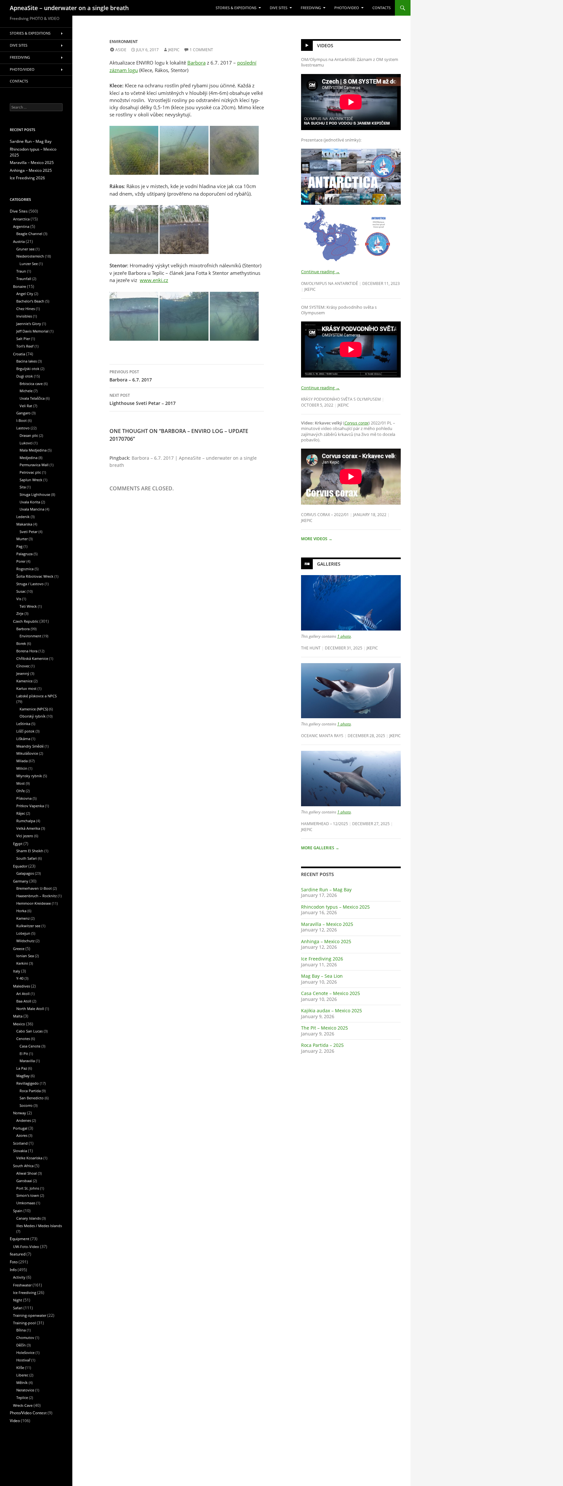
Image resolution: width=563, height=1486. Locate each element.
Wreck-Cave (23, 1405)
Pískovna (24, 798)
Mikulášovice (27, 753)
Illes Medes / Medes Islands (39, 1225)
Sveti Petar (28, 531)
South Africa (23, 1165)
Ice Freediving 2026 (322, 959)
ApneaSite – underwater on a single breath (69, 8)
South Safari (26, 858)
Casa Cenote (30, 1046)
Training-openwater (29, 1315)
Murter (22, 538)
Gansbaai (24, 1180)
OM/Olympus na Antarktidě (329, 283)
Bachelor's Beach (30, 301)
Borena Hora (26, 650)
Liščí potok (25, 731)
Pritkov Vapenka (30, 805)
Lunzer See (29, 263)
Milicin (21, 768)
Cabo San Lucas (29, 1031)
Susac (21, 591)
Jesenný (22, 673)
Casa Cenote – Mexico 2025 (330, 993)
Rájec (20, 813)
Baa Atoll (23, 1001)
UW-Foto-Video (26, 1246)
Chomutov (25, 1337)
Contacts (381, 8)
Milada (22, 760)
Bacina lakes (26, 361)
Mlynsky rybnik (29, 775)
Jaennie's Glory (28, 323)
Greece (18, 948)
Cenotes (23, 1038)
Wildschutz (25, 940)
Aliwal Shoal (26, 1173)
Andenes (23, 1120)
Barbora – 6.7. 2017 (130, 376)
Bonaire (19, 286)
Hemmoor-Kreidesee (33, 903)
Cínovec (23, 665)
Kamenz (23, 918)
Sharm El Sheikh (29, 850)
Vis (18, 598)
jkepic (174, 49)
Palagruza (24, 553)
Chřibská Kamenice (32, 658)
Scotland (20, 1143)
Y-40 (19, 978)
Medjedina (28, 457)
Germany (20, 881)
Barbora (196, 62)
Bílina (21, 1330)
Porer (20, 561)
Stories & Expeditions (236, 8)
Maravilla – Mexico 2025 (327, 924)
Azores (21, 1135)
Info (13, 1269)
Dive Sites (278, 8)
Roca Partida (30, 1090)
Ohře (20, 790)
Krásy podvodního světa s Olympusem (341, 399)
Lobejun (23, 933)
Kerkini (22, 963)
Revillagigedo (27, 1083)
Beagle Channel (29, 233)
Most (20, 783)
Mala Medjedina (33, 450)
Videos (325, 45)
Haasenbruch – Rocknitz (36, 895)
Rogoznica (25, 568)
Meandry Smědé (30, 746)
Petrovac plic (30, 472)
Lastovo (23, 427)
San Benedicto (32, 1097)
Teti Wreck (28, 606)
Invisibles (24, 316)
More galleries (320, 848)
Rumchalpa (25, 820)
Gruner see (25, 248)
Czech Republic (25, 621)
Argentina (21, 226)
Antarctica (21, 218)
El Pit (24, 1053)
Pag (19, 546)
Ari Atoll (23, 993)
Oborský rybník (33, 716)
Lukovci (26, 442)
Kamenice (24, 680)
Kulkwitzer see (28, 925)
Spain (17, 1210)
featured (17, 1254)
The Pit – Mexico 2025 (324, 1028)
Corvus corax (356, 423)
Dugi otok (24, 376)
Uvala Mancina (32, 509)
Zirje (19, 613)
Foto (14, 1261)
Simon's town (27, 1195)
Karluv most (26, 688)
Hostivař (23, 1360)
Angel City (24, 293)
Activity (19, 1277)
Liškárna (23, 738)
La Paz (21, 1068)
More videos (316, 539)
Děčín (21, 1345)
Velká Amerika (28, 828)
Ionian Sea (25, 955)
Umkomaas (25, 1202)
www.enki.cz (154, 280)
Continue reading (320, 272)
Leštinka (23, 723)
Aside (120, 49)
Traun (21, 271)
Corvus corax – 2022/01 (325, 514)
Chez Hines (25, 308)
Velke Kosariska (29, 1157)
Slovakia (20, 1150)
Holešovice (25, 1352)
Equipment (19, 1238)
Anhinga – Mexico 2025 (326, 941)
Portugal (20, 1128)
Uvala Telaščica (32, 398)
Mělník (22, 1382)
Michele (26, 390)
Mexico (19, 1023)
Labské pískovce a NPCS (36, 695)
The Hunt (311, 647)
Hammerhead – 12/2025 (324, 823)
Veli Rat (26, 405)
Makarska (24, 524)
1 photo (344, 636)
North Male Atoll (30, 1008)
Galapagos (25, 873)
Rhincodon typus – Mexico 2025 (335, 907)
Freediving (311, 8)
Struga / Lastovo (30, 583)
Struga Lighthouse (35, 494)
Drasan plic (29, 435)
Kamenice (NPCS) (34, 708)
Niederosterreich (30, 256)
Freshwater (22, 1285)
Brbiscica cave (31, 383)
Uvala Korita (30, 501)
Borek (21, 643)
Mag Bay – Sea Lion (322, 976)
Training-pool (24, 1322)
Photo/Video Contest (28, 1412)
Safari (17, 1307)
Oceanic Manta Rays (322, 735)
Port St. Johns (27, 1188)
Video (15, 1420)
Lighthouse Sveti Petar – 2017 (142, 399)
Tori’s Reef (25, 346)
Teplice (22, 1397)
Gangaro (23, 412)
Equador (20, 866)
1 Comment (201, 49)
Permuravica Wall (34, 464)
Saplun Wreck (31, 479)
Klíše (20, 1367)
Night (17, 1300)
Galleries (328, 564)
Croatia (19, 353)
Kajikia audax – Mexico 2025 (331, 1010)
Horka (21, 910)
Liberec (22, 1375)
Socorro (26, 1105)
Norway (19, 1112)
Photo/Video (346, 8)
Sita (23, 486)
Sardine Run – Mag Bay (326, 889)
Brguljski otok (27, 368)
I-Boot (21, 420)
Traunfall (23, 278)
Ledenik (23, 516)
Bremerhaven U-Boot (34, 888)
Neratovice (25, 1390)
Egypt (17, 843)
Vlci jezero (24, 835)
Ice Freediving (24, 1292)
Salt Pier (23, 338)
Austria (19, 241)
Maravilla (27, 1060)
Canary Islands (28, 1218)
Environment (123, 41)
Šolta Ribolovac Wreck (34, 576)
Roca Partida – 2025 (322, 1045)
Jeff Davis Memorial (32, 331)
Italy (16, 971)
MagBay (23, 1075)
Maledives (21, 986)
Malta (17, 1016)
